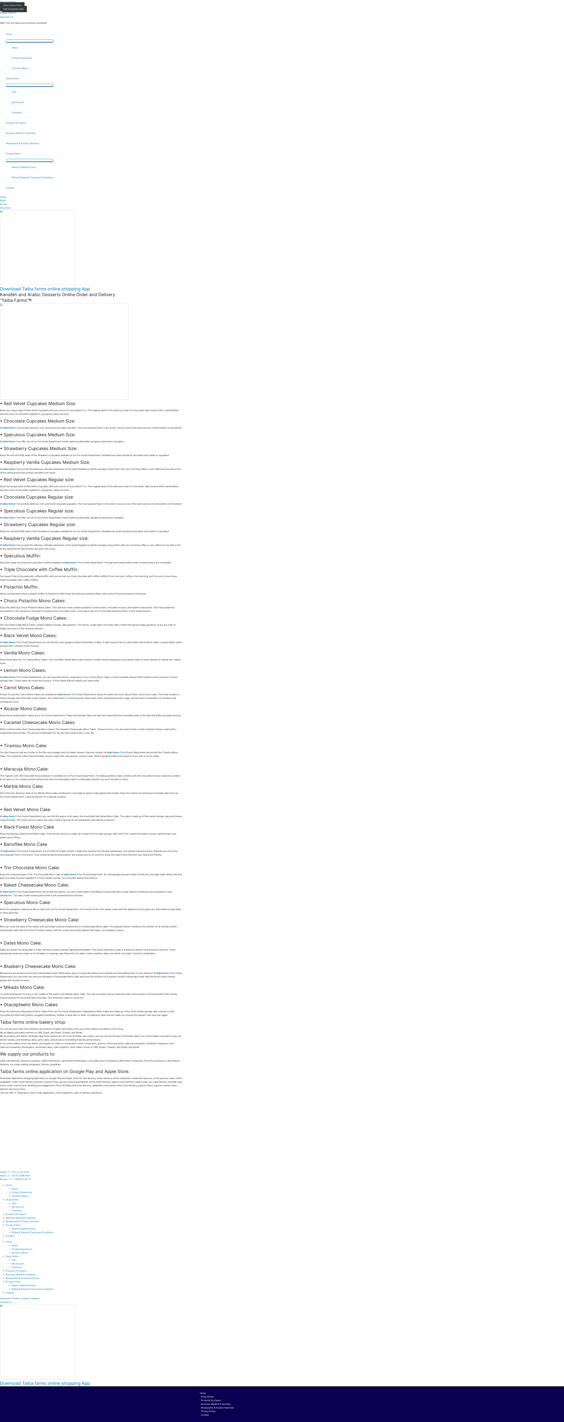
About (15, 47)
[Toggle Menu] (29, 40)
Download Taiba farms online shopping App (45, 288)
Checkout (17, 112)
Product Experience (22, 58)
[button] (5, 1302)
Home (9, 34)
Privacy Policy (13, 153)
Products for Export (16, 122)
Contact (10, 187)
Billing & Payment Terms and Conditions (32, 177)
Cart (14, 92)
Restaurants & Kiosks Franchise (22, 143)
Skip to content (8, 1)
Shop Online (12, 78)
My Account (18, 102)
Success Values (20, 68)
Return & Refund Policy (24, 167)
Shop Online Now (12, 5)
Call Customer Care (13, 9)
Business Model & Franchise (20, 133)
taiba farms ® (6, 17)
